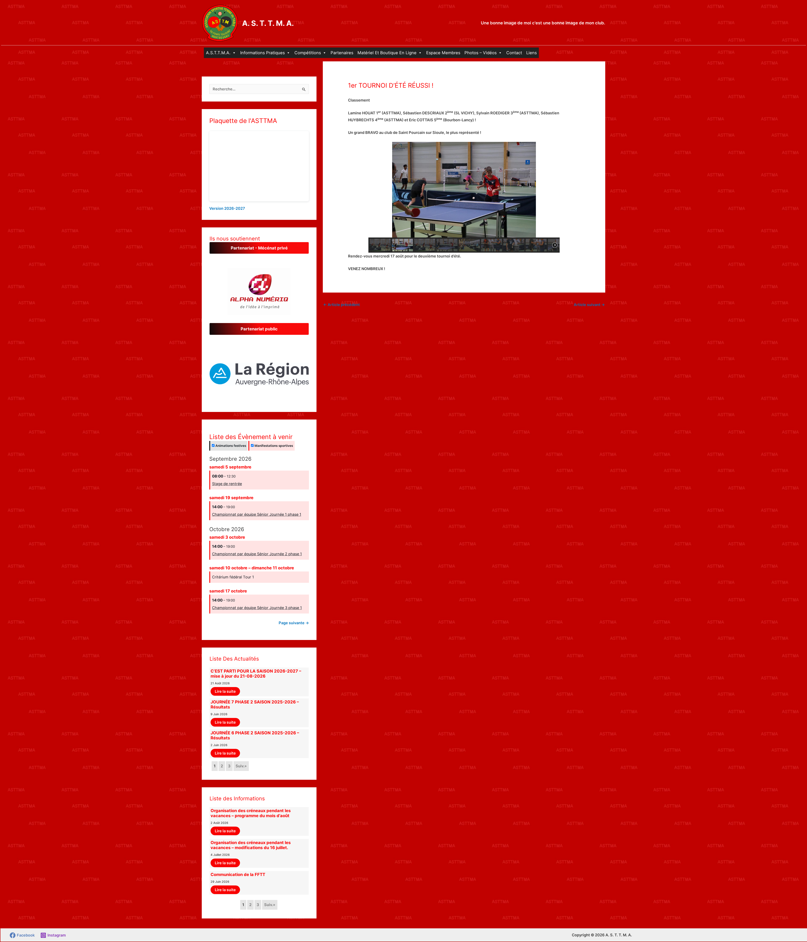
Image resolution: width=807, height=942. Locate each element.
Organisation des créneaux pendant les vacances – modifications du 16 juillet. (251, 845)
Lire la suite (225, 691)
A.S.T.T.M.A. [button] (218, 52)
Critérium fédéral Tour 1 (233, 577)
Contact (514, 52)
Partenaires (342, 52)
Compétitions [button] (307, 52)
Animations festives (230, 446)
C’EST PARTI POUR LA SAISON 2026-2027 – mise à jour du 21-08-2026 (256, 674)
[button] (259, 372)
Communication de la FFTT (238, 874)
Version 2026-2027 (227, 208)
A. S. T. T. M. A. (268, 23)
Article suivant (589, 304)
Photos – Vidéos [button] (480, 52)
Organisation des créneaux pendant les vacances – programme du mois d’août (251, 813)
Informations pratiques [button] (262, 52)
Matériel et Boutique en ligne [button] (387, 52)
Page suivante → (294, 623)
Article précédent (341, 304)
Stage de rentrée (227, 484)
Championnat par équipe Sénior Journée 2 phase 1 (257, 554)
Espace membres (443, 52)
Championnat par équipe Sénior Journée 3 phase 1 (257, 608)
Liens (531, 52)
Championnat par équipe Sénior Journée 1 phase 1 (256, 514)
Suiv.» (241, 766)
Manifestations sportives (273, 446)
